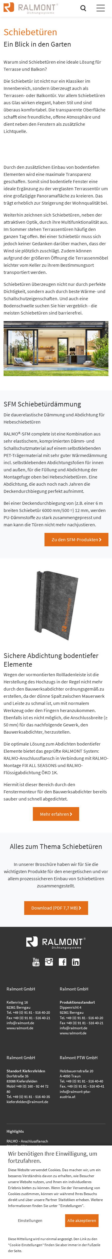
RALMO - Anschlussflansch (27, 1141)
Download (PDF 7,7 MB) (56, 908)
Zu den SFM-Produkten (76, 539)
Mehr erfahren (56, 814)
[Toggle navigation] (100, 9)
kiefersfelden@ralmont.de (27, 1101)
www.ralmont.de (20, 1027)
